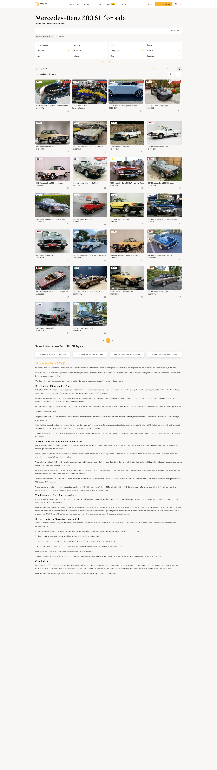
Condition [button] (40, 50)
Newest (156, 69)
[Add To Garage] (68, 110)
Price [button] (112, 45)
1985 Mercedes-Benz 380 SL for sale (90, 354)
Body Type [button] (77, 50)
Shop (110, 4)
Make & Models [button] (42, 45)
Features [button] (150, 56)
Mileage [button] (77, 56)
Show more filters (107, 62)
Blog (99, 4)
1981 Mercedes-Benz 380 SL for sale (164, 354)
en (178, 4)
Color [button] (112, 56)
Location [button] (77, 45)
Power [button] (149, 45)
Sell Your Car (88, 4)
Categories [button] (115, 50)
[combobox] (108, 31)
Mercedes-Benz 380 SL (43, 36)
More (122, 4)
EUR (166, 69)
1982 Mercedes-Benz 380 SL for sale (53, 354)
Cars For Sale (73, 4)
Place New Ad (164, 4)
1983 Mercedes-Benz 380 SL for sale (127, 354)
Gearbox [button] (150, 50)
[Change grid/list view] (175, 69)
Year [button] (38, 56)
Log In (150, 4)
